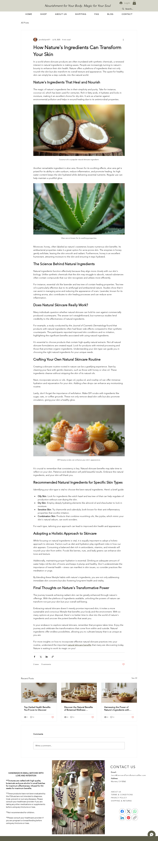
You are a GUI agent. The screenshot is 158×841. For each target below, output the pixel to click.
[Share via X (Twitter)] (40, 656)
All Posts (25, 22)
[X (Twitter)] (129, 811)
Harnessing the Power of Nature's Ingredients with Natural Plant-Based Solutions (118, 708)
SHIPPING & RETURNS (121, 801)
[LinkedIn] (122, 818)
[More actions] (123, 39)
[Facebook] (122, 811)
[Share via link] (52, 656)
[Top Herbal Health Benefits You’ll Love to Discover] (39, 693)
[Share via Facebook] (34, 656)
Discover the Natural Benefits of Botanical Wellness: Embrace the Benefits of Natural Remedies (78, 708)
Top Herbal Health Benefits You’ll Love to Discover (37, 708)
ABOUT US (116, 792)
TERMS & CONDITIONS (122, 795)
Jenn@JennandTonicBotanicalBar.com (128, 775)
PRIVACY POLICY (119, 798)
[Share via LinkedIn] (46, 656)
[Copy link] (135, 818)
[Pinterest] (128, 818)
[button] (134, 3)
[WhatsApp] (135, 811)
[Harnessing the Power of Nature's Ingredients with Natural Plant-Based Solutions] (119, 693)
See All (134, 678)
